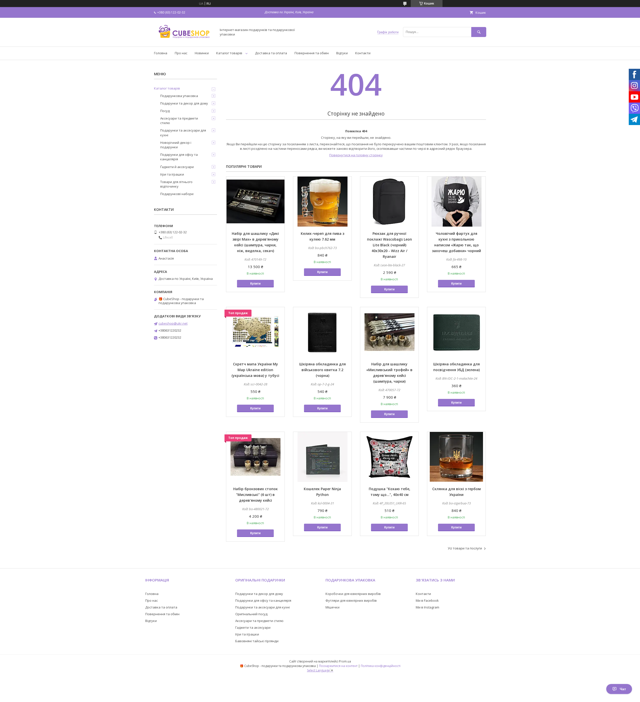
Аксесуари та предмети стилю (179, 120)
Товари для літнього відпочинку (176, 184)
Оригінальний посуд (251, 614)
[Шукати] (478, 32)
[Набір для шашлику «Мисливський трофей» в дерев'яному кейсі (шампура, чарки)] (389, 332)
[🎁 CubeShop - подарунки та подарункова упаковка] (184, 40)
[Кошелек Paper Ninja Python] (322, 457)
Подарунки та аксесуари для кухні (183, 132)
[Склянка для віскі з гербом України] (456, 457)
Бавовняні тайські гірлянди (256, 641)
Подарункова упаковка (179, 96)
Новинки (202, 53)
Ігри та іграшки (172, 174)
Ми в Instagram (427, 607)
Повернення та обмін (311, 53)
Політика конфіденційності (380, 666)
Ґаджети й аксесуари (177, 167)
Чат (623, 689)
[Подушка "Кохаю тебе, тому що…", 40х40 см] (389, 457)
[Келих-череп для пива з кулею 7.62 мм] (322, 202)
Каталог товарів (229, 53)
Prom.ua (345, 661)
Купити (255, 283)
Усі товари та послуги (465, 548)
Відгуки (342, 53)
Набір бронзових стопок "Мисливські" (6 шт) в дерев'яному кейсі (255, 494)
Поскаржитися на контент (338, 666)
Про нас (181, 53)
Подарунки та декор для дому (184, 103)
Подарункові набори (177, 194)
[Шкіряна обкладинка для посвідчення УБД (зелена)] (456, 332)
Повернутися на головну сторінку (356, 155)
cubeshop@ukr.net (173, 323)
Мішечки (333, 607)
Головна (160, 53)
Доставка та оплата (271, 53)
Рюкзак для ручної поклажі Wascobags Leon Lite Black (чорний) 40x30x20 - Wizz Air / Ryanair (389, 245)
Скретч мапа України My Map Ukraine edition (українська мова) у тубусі (255, 370)
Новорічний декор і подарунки (175, 144)
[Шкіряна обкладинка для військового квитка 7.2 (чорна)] (322, 332)
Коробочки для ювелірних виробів (353, 593)
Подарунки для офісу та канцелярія (179, 156)
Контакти (362, 53)
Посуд (165, 111)
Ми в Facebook (427, 600)
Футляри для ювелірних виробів (351, 600)
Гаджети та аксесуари (252, 627)
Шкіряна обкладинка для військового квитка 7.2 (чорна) (322, 370)
